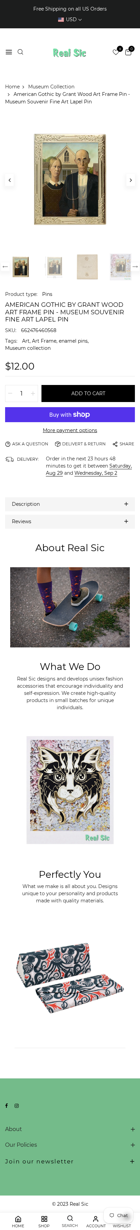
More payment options (70, 430)
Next (135, 266)
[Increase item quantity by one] (33, 393)
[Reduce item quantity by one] (10, 393)
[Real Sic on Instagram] (17, 1105)
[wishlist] (116, 53)
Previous (5, 266)
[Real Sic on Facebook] (6, 1105)
